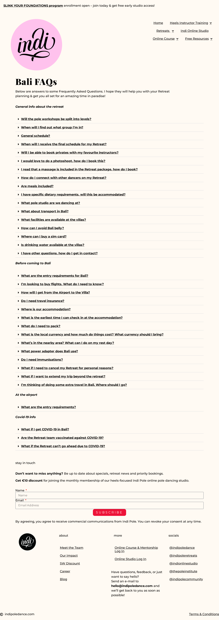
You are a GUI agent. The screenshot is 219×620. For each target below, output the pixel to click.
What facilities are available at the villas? (53, 220)
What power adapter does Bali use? (49, 351)
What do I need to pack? (40, 326)
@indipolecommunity (186, 579)
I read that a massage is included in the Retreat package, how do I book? (79, 169)
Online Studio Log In (130, 559)
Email (20, 500)
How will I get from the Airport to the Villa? (55, 292)
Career (65, 571)
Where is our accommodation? (46, 309)
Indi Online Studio (195, 31)
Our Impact (69, 555)
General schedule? (35, 136)
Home (158, 23)
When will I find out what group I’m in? (52, 127)
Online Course (164, 39)
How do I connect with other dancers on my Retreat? (63, 178)
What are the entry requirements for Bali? (54, 276)
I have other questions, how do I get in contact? (59, 253)
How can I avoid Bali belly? (42, 228)
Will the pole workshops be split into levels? (56, 119)
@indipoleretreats (183, 555)
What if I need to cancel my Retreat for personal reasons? (67, 368)
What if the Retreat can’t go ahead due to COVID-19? (63, 446)
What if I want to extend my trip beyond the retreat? (63, 376)
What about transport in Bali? (45, 211)
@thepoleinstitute (183, 571)
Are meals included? (37, 186)
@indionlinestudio (183, 563)
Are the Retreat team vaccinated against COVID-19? (62, 438)
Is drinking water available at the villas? (52, 245)
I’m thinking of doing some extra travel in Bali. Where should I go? (74, 385)
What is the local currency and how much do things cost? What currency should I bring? (92, 334)
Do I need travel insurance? (42, 301)
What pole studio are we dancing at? (50, 203)
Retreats (163, 31)
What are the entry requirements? (48, 407)
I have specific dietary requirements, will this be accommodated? (73, 194)
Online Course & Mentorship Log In (136, 549)
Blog (63, 579)
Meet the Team (71, 548)
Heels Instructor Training (189, 23)
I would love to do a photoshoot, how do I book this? (63, 161)
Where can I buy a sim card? (44, 236)
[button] (109, 119)
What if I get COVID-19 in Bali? (45, 429)
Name (20, 490)
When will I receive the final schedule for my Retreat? (64, 144)
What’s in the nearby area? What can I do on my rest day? (67, 343)
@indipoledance (182, 548)
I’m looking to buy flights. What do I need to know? (62, 284)
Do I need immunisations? (42, 360)
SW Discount (70, 563)
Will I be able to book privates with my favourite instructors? (70, 152)
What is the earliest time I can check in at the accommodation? (72, 318)
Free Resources (197, 39)
